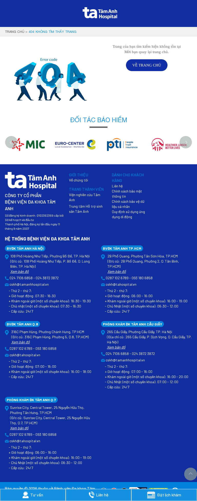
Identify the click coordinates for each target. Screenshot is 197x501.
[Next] (185, 142)
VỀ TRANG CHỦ (146, 65)
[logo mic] (28, 147)
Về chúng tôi (78, 180)
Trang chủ (14, 32)
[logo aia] (169, 147)
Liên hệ (117, 186)
